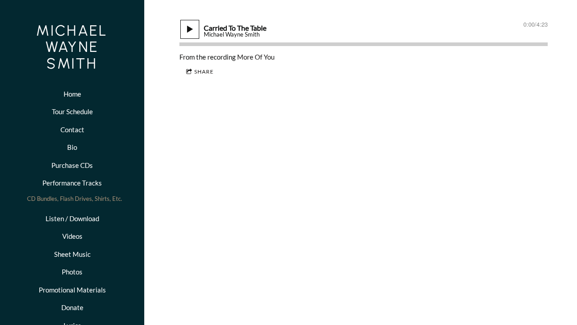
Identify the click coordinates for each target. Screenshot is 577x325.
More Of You (256, 57)
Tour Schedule (72, 111)
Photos (72, 272)
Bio (72, 147)
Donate (72, 307)
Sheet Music (72, 254)
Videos (72, 236)
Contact (72, 129)
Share (204, 71)
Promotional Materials (72, 290)
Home (72, 94)
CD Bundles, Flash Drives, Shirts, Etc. (74, 198)
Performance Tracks (72, 183)
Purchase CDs (72, 165)
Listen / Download (72, 218)
